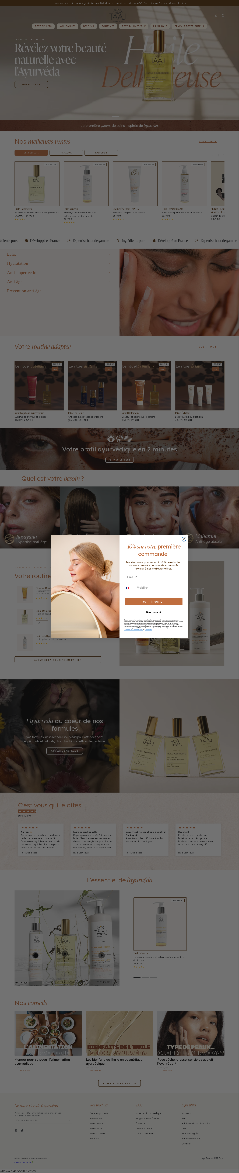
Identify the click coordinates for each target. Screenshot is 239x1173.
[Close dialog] (184, 539)
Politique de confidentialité (133, 629)
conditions (148, 629)
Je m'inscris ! (153, 602)
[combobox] (129, 587)
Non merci (153, 612)
